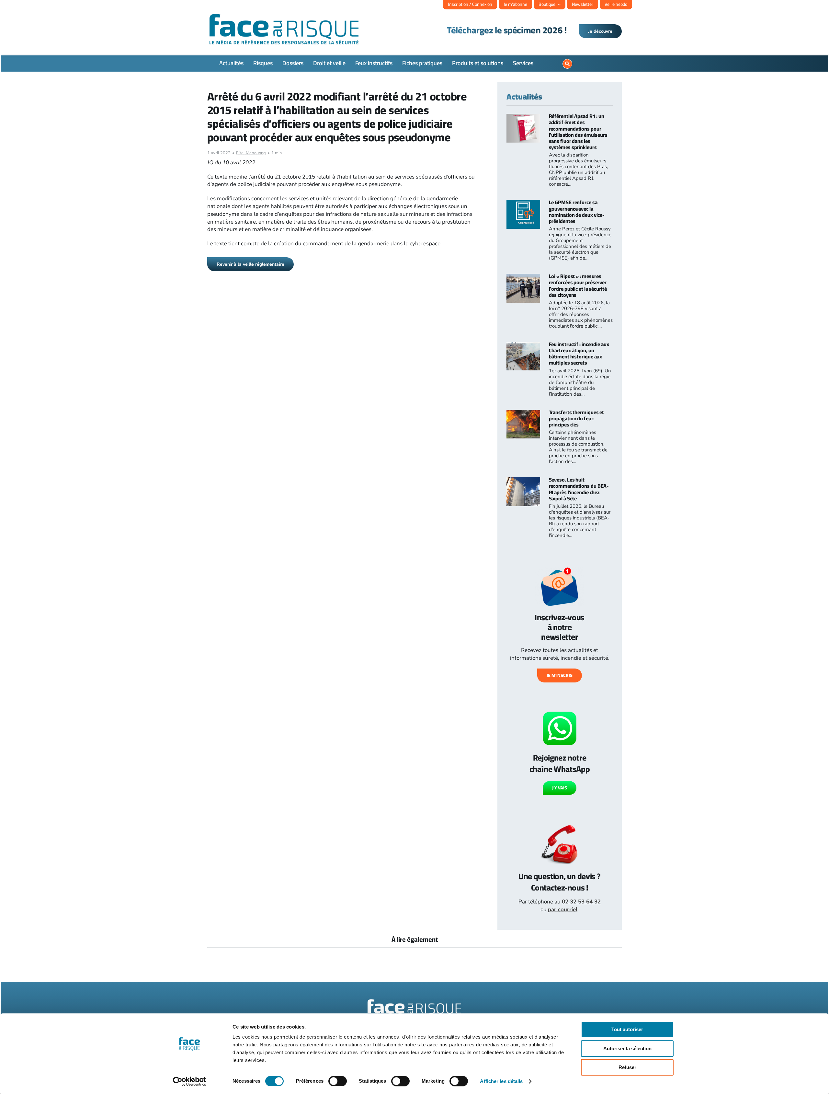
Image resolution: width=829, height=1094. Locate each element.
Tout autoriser (627, 1029)
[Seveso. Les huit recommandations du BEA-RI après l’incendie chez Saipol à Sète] (523, 481)
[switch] (337, 1081)
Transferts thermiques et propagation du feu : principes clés (576, 418)
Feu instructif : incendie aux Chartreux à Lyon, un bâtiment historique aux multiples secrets (579, 353)
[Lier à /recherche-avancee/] (567, 64)
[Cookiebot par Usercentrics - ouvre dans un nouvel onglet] (189, 1081)
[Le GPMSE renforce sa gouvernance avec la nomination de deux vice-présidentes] (523, 203)
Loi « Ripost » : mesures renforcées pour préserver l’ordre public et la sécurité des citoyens (578, 285)
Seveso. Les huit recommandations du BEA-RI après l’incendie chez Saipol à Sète (579, 489)
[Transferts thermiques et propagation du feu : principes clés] (523, 413)
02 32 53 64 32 (581, 901)
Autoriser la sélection (627, 1048)
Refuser (627, 1067)
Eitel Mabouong (251, 153)
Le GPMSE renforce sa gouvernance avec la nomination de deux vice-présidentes (577, 211)
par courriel (562, 909)
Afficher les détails (501, 1081)
